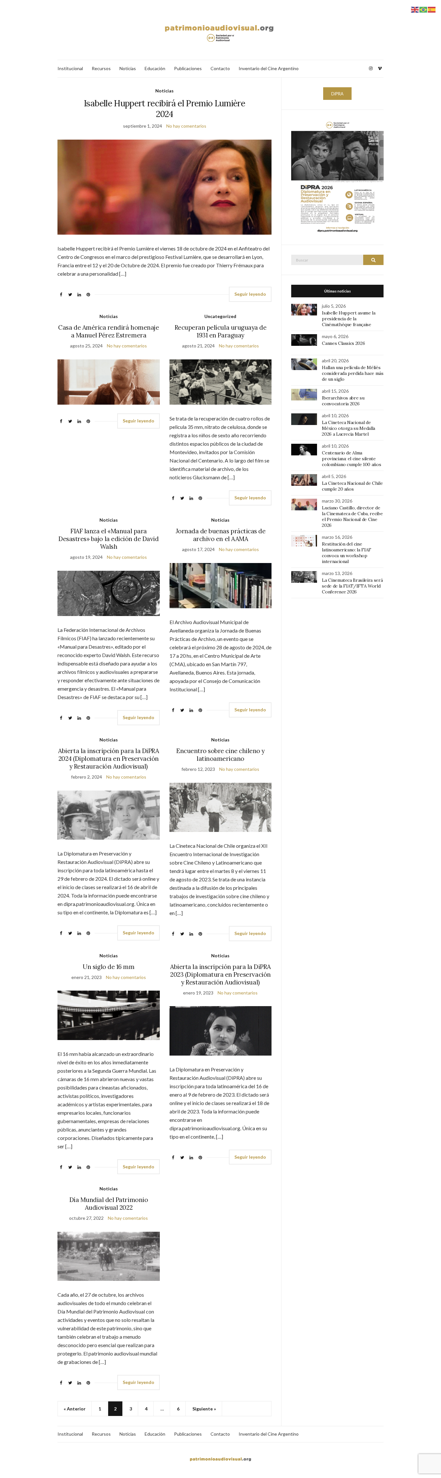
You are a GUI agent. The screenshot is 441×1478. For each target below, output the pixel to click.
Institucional (70, 68)
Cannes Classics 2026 (343, 343)
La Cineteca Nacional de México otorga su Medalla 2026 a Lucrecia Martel (348, 428)
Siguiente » (204, 1408)
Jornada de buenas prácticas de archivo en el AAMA (221, 535)
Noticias (127, 68)
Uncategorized (220, 316)
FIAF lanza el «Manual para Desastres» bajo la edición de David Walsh (108, 538)
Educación (155, 68)
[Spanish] (432, 9)
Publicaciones (188, 68)
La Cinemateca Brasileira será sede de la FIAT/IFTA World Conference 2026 (352, 586)
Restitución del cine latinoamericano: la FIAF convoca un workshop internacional (346, 552)
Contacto (220, 68)
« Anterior (75, 1408)
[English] (415, 9)
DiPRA (337, 93)
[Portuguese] (423, 9)
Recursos (101, 68)
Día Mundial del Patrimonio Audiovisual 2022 (108, 1203)
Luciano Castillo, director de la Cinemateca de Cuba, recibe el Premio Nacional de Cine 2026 (352, 516)
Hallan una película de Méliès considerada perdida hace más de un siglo (352, 373)
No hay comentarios (186, 126)
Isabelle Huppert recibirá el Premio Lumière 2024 (164, 108)
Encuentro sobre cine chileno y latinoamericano (220, 754)
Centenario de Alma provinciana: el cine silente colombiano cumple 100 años (351, 458)
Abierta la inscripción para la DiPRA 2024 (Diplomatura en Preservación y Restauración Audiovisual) (108, 758)
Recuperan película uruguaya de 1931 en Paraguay (221, 331)
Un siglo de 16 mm (108, 967)
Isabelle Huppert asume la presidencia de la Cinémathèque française (348, 318)
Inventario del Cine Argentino (269, 68)
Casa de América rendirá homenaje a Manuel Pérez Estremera (108, 331)
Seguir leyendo (250, 294)
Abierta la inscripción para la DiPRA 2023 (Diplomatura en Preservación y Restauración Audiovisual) (220, 974)
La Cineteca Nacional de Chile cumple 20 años (352, 486)
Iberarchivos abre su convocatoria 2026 (343, 401)
